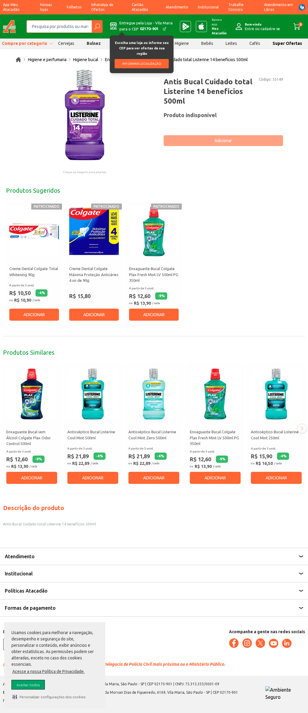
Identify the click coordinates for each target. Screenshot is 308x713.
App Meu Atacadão (11, 7)
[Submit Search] (97, 26)
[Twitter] (260, 643)
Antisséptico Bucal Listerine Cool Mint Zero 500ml (152, 435)
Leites (231, 43)
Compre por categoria (24, 43)
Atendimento (177, 7)
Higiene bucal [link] (85, 59)
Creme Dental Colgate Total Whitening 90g (33, 271)
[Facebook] (234, 643)
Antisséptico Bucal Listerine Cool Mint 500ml (91, 435)
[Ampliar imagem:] (85, 115)
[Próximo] (302, 428)
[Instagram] (247, 643)
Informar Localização (141, 63)
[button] (49, 697)
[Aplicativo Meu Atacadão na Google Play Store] (185, 26)
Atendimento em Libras (278, 7)
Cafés (254, 43)
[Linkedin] (286, 643)
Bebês (207, 43)
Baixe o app (219, 26)
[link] (18, 59)
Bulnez (94, 43)
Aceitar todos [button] (28, 685)
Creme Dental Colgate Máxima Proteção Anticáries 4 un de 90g (94, 274)
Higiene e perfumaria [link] (47, 59)
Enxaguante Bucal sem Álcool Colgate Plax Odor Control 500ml (28, 438)
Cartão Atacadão (140, 7)
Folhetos (74, 7)
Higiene (182, 43)
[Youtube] (273, 643)
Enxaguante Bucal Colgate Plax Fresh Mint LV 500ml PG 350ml (153, 274)
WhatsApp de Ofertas (102, 7)
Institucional (208, 7)
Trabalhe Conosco (236, 7)
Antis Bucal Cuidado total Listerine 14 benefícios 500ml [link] (196, 59)
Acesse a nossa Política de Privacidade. (48, 671)
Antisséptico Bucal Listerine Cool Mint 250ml (275, 435)
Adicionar (223, 140)
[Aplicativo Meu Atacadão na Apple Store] (201, 26)
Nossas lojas (46, 7)
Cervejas (66, 43)
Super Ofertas (287, 43)
